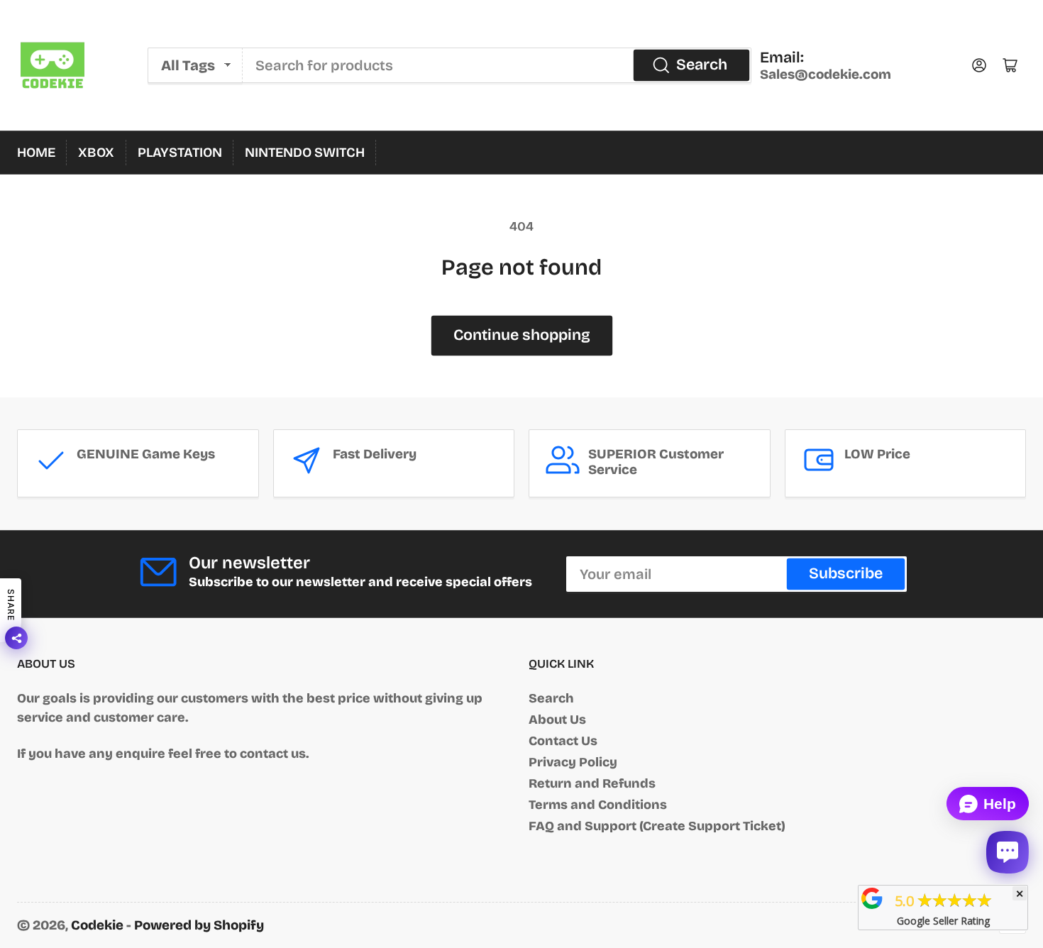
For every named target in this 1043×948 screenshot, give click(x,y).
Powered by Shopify (199, 925)
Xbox (96, 152)
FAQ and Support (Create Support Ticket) (657, 826)
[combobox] (497, 65)
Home (36, 152)
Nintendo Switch (305, 152)
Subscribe (846, 573)
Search (701, 64)
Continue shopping (521, 335)
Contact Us (563, 741)
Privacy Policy (573, 762)
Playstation (180, 152)
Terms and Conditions (598, 804)
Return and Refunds (592, 783)
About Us (557, 719)
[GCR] (872, 898)
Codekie (97, 925)
